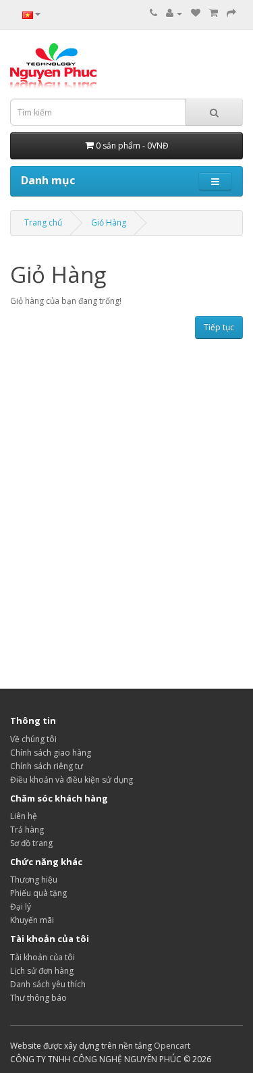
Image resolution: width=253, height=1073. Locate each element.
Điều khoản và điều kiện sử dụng (71, 779)
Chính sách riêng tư (46, 766)
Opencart (172, 1045)
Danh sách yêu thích (48, 984)
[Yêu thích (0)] (195, 13)
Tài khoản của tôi (42, 957)
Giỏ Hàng (108, 222)
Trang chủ (43, 222)
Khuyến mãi (32, 920)
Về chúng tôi (33, 739)
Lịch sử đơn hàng (42, 970)
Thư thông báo (38, 997)
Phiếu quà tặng (38, 893)
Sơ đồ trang (31, 843)
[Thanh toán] (231, 13)
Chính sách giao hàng (50, 752)
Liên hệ (23, 816)
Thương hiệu (33, 879)
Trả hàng (27, 829)
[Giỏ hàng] (213, 13)
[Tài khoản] (174, 13)
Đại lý (20, 906)
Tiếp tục (219, 327)
